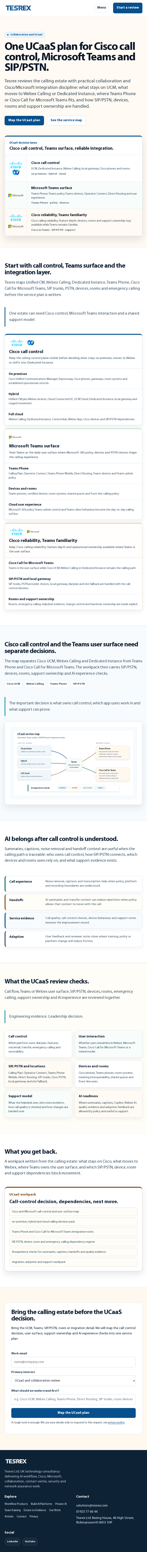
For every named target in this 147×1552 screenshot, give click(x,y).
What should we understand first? (35, 1390)
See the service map (66, 120)
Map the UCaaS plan (24, 120)
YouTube (30, 1541)
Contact (22, 1516)
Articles (9, 1516)
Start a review (128, 8)
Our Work (55, 1510)
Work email (19, 1353)
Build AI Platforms (41, 1504)
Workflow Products (16, 1504)
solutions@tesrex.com (92, 1505)
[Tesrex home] (18, 8)
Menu (101, 8)
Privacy (34, 1516)
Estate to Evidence (35, 1510)
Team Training (13, 1510)
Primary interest (23, 1372)
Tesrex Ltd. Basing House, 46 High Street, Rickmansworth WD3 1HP (105, 1520)
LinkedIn (12, 1541)
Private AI (61, 1504)
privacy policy (116, 1422)
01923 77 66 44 (86, 1512)
